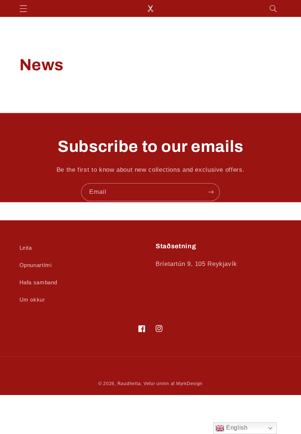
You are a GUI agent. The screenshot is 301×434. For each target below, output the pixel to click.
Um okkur (32, 300)
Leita (25, 248)
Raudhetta (129, 383)
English (235, 427)
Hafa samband (38, 282)
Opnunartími (35, 265)
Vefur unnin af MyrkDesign (173, 383)
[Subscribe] (211, 192)
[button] (23, 8)
